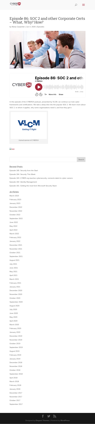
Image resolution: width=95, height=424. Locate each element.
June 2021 (14, 268)
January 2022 (15, 241)
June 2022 (14, 222)
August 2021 (14, 260)
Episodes (40, 27)
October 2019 (15, 343)
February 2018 (15, 385)
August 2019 (14, 351)
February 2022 (15, 237)
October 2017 (15, 400)
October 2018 (15, 370)
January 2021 (15, 287)
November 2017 (16, 397)
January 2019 (15, 359)
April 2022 (13, 230)
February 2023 (15, 199)
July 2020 (13, 309)
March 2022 (14, 234)
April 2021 (13, 275)
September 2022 (16, 218)
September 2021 (16, 256)
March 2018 (14, 381)
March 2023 (14, 196)
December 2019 (16, 336)
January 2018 (15, 389)
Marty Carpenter (18, 27)
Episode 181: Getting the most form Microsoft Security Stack (33, 186)
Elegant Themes (42, 420)
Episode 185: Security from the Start (24, 170)
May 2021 (13, 271)
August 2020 (14, 306)
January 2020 (15, 332)
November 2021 (16, 249)
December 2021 (16, 245)
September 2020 (16, 302)
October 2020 (15, 298)
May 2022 (13, 226)
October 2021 (15, 253)
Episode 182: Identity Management (23, 182)
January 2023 (15, 203)
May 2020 (13, 317)
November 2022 (16, 211)
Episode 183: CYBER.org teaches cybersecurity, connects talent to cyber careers (41, 178)
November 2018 (16, 366)
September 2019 (16, 347)
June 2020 (14, 313)
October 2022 (15, 215)
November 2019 (16, 340)
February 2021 (15, 283)
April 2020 (13, 321)
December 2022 (16, 207)
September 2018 (16, 374)
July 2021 (13, 264)
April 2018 (13, 378)
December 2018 (16, 362)
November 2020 (16, 294)
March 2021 (14, 279)
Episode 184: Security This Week (22, 174)
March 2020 (14, 325)
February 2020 (15, 328)
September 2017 (16, 404)
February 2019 (15, 355)
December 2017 (16, 393)
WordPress (65, 420)
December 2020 (16, 290)
